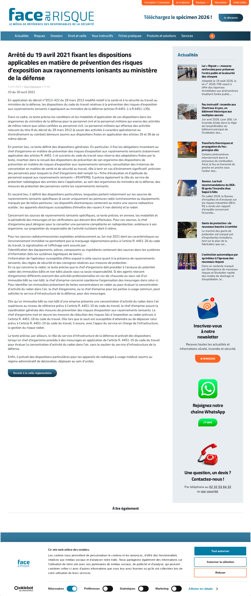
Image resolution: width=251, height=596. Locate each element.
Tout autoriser (220, 551)
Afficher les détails (201, 588)
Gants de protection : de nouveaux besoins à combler (219, 224)
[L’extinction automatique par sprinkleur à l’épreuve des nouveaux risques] (187, 255)
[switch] (108, 589)
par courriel (209, 491)
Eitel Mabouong (32, 86)
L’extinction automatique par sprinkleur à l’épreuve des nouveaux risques (220, 258)
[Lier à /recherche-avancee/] (212, 36)
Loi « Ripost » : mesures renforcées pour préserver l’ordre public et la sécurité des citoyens (218, 71)
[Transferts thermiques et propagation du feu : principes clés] (187, 144)
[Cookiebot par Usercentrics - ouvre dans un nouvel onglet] (24, 589)
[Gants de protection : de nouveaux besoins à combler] (187, 224)
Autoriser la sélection (220, 561)
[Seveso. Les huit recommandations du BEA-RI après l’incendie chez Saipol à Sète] (187, 182)
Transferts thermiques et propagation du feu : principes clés (217, 146)
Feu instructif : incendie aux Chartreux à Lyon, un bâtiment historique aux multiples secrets (219, 110)
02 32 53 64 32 (220, 487)
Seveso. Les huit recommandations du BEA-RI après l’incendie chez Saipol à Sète (219, 186)
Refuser (220, 572)
